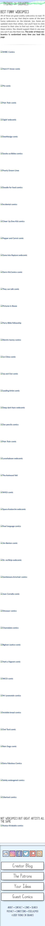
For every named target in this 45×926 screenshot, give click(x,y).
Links (27, 907)
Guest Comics (22, 896)
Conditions (21, 911)
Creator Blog (23, 865)
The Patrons (22, 876)
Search (34, 907)
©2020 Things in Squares (23, 915)
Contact (18, 907)
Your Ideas (22, 886)
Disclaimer (33, 911)
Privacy (10, 911)
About (10, 907)
